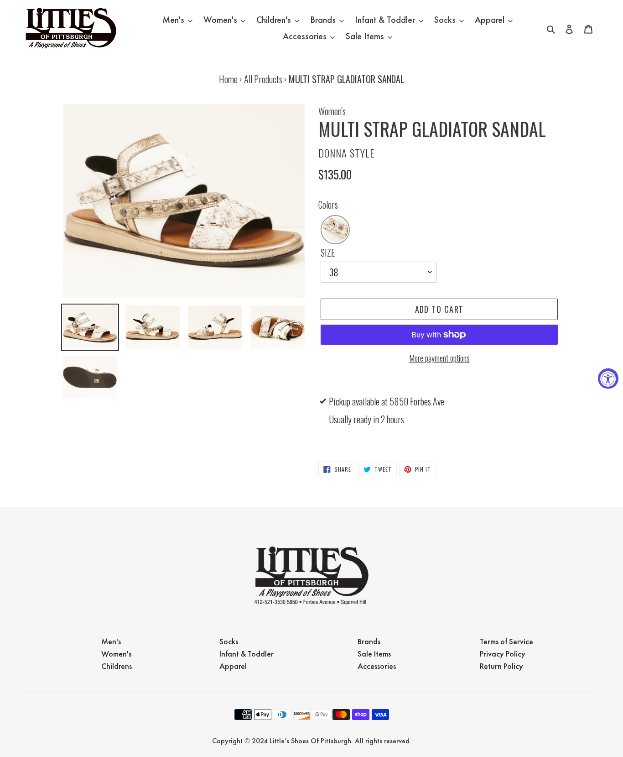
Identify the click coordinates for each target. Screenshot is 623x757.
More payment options (439, 358)
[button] (335, 229)
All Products (263, 79)
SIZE (328, 252)
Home (228, 79)
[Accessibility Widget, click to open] (608, 378)
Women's (332, 111)
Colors (328, 204)
